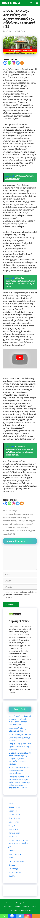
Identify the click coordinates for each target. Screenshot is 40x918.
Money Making (15, 854)
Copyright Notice (29, 906)
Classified (13, 811)
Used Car (12, 876)
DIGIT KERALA (11, 3)
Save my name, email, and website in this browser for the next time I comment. (21, 595)
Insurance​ (13, 836)
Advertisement (28, 903)
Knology (12, 850)
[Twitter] (18, 63)
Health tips (13, 829)
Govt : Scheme (14, 818)
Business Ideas (15, 807)
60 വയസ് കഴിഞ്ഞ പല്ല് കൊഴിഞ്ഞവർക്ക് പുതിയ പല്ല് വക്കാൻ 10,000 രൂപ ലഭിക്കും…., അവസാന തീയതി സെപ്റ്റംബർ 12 (19, 782)
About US (18, 906)
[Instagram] (13, 63)
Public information (16, 861)
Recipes (12, 865)
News (11, 857)
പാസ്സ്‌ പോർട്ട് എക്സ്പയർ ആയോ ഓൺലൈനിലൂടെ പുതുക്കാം (20, 746)
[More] (22, 63)
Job (10, 846)
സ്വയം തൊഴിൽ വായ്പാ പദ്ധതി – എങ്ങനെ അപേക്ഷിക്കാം (19, 770)
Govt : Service (14, 822)
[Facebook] (5, 63)
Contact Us (8, 906)
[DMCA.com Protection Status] (15, 615)
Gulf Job (12, 825)
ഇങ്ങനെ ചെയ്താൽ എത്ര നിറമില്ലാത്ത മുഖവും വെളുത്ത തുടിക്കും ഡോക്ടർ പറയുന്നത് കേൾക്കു (20, 758)
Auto (11, 803)
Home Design (11, 510)
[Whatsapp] (9, 63)
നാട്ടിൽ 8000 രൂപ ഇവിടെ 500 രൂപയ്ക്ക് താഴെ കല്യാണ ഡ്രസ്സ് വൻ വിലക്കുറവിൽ (19, 530)
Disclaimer (10, 903)
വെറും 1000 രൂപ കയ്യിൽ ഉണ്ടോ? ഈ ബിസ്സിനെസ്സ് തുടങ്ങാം (20, 737)
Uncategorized (15, 872)
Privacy (18, 903)
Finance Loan (14, 814)
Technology (13, 868)
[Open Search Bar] (31, 3)
